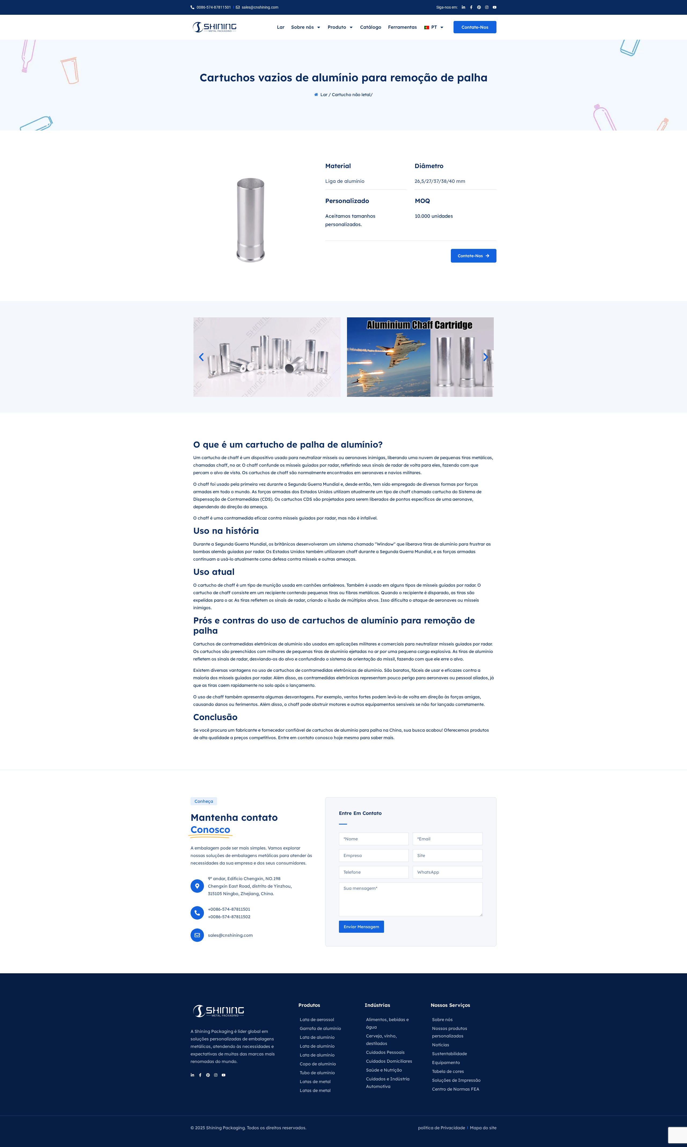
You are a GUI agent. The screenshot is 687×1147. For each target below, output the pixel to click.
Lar (280, 27)
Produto (337, 27)
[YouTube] (494, 7)
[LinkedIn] (463, 7)
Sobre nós (302, 27)
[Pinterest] (479, 7)
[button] (201, 357)
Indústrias (377, 1005)
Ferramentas (402, 27)
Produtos (309, 1005)
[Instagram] (487, 7)
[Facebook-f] (471, 7)
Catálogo (370, 27)
